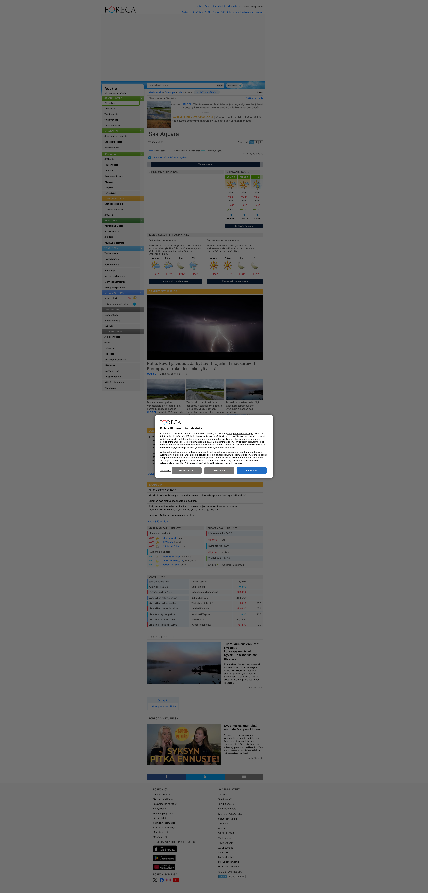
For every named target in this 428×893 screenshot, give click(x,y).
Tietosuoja (165, 470)
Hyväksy (252, 470)
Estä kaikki (186, 470)
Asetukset (219, 470)
